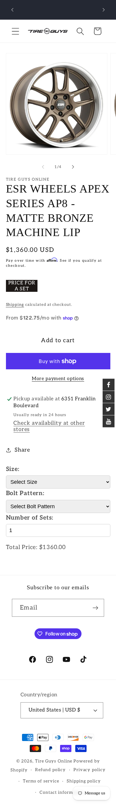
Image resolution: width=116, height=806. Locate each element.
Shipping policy (84, 781)
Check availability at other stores (49, 426)
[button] (15, 31)
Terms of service (41, 781)
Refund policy (50, 769)
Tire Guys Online (54, 761)
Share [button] (22, 450)
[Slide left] (42, 166)
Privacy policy (89, 769)
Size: (12, 469)
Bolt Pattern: (25, 493)
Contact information (62, 792)
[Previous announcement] (12, 9)
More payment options (58, 379)
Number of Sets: (30, 517)
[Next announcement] (103, 9)
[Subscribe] (95, 608)
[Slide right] (73, 166)
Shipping (15, 304)
